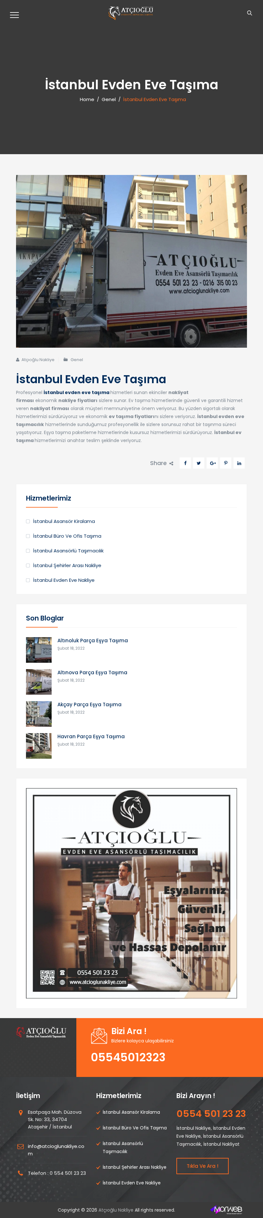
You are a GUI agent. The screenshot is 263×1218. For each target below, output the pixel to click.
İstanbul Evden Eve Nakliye (64, 580)
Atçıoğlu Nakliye (38, 360)
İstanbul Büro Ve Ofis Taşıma (67, 536)
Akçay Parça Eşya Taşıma (89, 704)
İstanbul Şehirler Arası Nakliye (67, 565)
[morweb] (226, 1210)
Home (85, 99)
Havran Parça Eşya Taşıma (91, 736)
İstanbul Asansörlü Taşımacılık (68, 550)
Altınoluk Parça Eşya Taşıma (92, 640)
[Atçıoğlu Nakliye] (130, 13)
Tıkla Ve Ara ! (202, 1166)
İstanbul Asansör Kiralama (64, 521)
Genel (77, 360)
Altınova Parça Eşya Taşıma (92, 672)
